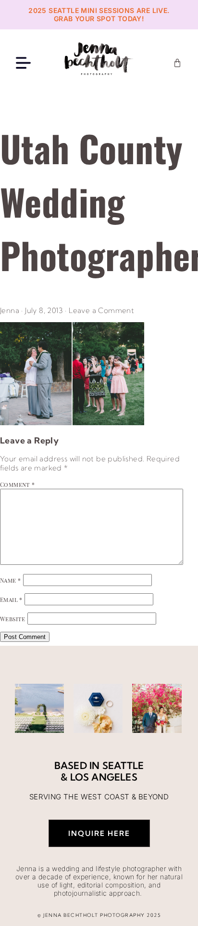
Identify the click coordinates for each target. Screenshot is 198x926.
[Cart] (177, 63)
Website (12, 619)
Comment (17, 484)
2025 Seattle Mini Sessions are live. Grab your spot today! (98, 14)
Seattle (123, 765)
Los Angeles (103, 777)
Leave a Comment (101, 310)
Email (11, 599)
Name (10, 580)
